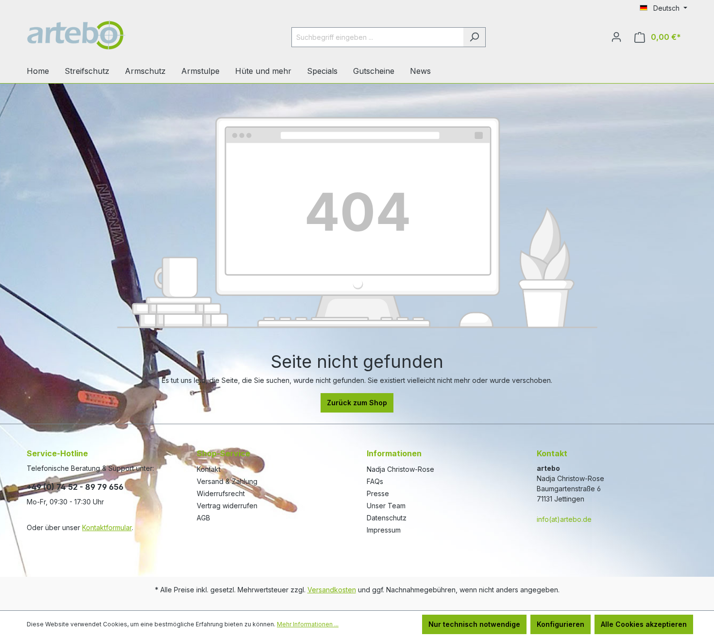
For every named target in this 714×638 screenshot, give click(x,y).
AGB (203, 518)
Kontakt (209, 469)
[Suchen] (474, 37)
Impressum (384, 530)
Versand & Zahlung (227, 481)
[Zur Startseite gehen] (99, 35)
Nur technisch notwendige (474, 624)
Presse (378, 493)
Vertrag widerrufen (227, 505)
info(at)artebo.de (564, 519)
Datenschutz (387, 518)
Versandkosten (331, 590)
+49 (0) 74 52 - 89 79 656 (75, 487)
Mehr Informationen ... (308, 624)
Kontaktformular (107, 527)
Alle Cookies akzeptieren (644, 624)
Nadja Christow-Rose (400, 469)
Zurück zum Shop (357, 402)
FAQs (375, 481)
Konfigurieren (560, 624)
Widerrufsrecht (221, 493)
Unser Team (386, 505)
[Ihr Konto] (616, 37)
